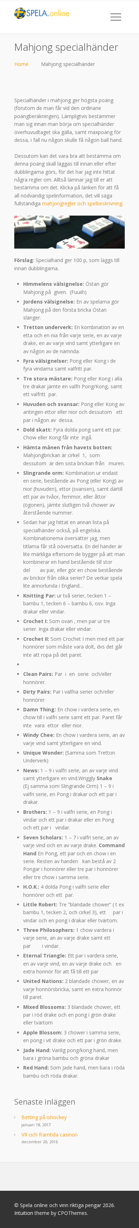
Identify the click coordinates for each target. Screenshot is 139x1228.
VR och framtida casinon (49, 1134)
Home (21, 64)
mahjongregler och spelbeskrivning (82, 203)
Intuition (23, 1213)
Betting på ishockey (44, 1117)
